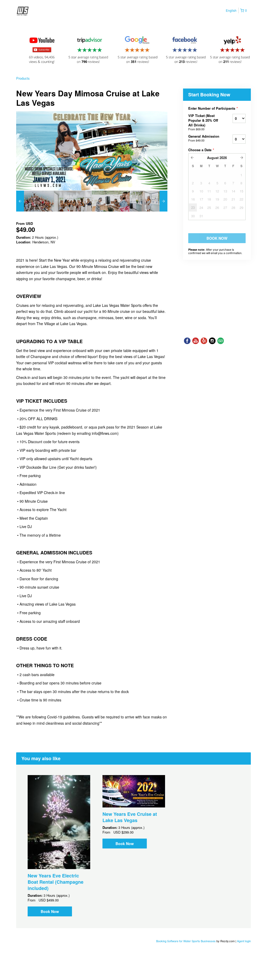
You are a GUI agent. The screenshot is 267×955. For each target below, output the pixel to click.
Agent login (244, 941)
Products (23, 78)
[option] (35, 201)
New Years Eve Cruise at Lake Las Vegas (129, 817)
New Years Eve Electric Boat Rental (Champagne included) (55, 882)
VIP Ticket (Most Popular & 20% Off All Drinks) (203, 122)
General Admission (203, 138)
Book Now (50, 911)
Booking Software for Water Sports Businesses (186, 941)
